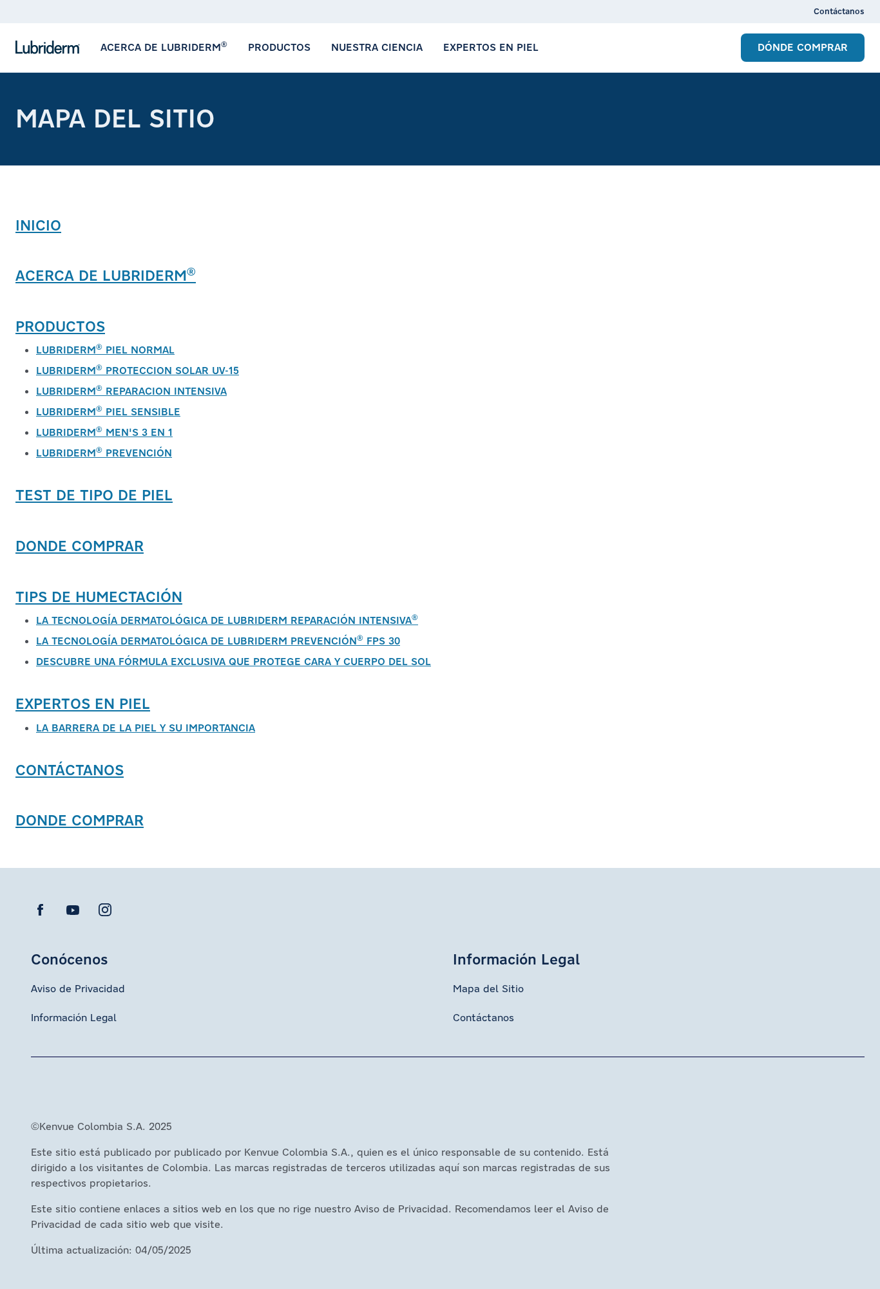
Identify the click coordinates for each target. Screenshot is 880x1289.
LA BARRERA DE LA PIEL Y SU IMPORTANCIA (145, 728)
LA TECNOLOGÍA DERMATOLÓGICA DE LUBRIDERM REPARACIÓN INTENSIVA (227, 620)
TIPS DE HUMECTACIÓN (98, 597)
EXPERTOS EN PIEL (82, 703)
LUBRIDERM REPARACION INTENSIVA (131, 391)
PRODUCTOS (60, 326)
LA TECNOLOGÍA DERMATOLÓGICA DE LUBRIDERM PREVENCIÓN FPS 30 (218, 641)
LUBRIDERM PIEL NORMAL (105, 350)
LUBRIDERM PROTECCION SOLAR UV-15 (137, 370)
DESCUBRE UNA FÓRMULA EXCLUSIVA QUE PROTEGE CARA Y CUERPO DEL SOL (233, 661)
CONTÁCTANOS (69, 770)
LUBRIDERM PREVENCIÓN (104, 453)
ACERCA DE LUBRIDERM (105, 275)
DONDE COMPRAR (79, 546)
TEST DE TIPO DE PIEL (94, 495)
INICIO (38, 225)
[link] (839, 11)
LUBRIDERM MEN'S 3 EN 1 (104, 432)
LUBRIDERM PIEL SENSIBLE (108, 412)
